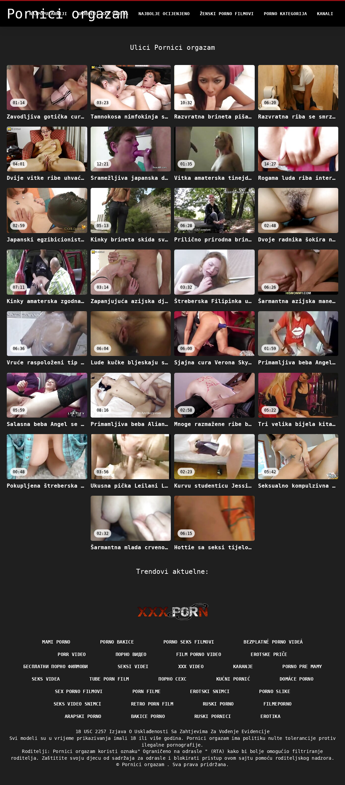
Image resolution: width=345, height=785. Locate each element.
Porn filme (146, 691)
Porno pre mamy (302, 666)
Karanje (243, 666)
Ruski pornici (212, 716)
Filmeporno (277, 704)
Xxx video (190, 666)
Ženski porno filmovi (227, 13)
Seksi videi (133, 666)
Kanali (325, 13)
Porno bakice (117, 642)
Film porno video (198, 654)
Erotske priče (269, 654)
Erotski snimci (209, 691)
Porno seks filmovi (188, 642)
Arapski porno (83, 716)
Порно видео (131, 654)
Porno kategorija (285, 13)
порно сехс (172, 679)
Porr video (72, 654)
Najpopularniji (48, 13)
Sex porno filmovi (79, 691)
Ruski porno (218, 704)
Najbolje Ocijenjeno (164, 13)
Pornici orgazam (144, 764)
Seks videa (46, 679)
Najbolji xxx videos (102, 13)
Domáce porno (296, 679)
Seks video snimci (77, 704)
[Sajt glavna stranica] (172, 611)
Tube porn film (109, 679)
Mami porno (56, 642)
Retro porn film (152, 704)
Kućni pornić (233, 679)
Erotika (270, 716)
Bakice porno (148, 716)
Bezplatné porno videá (273, 642)
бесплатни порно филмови (55, 666)
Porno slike (274, 691)
